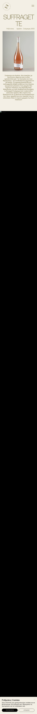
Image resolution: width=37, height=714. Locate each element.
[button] (34, 699)
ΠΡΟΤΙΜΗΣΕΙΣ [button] (10, 710)
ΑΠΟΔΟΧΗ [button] (27, 710)
